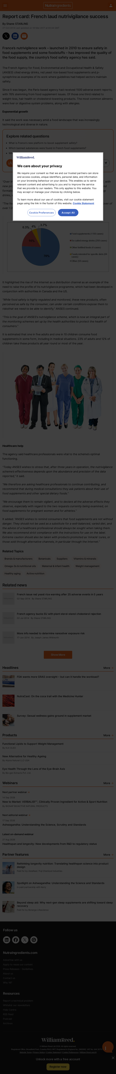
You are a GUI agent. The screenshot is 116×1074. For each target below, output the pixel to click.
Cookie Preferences (41, 212)
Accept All (68, 212)
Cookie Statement (83, 203)
